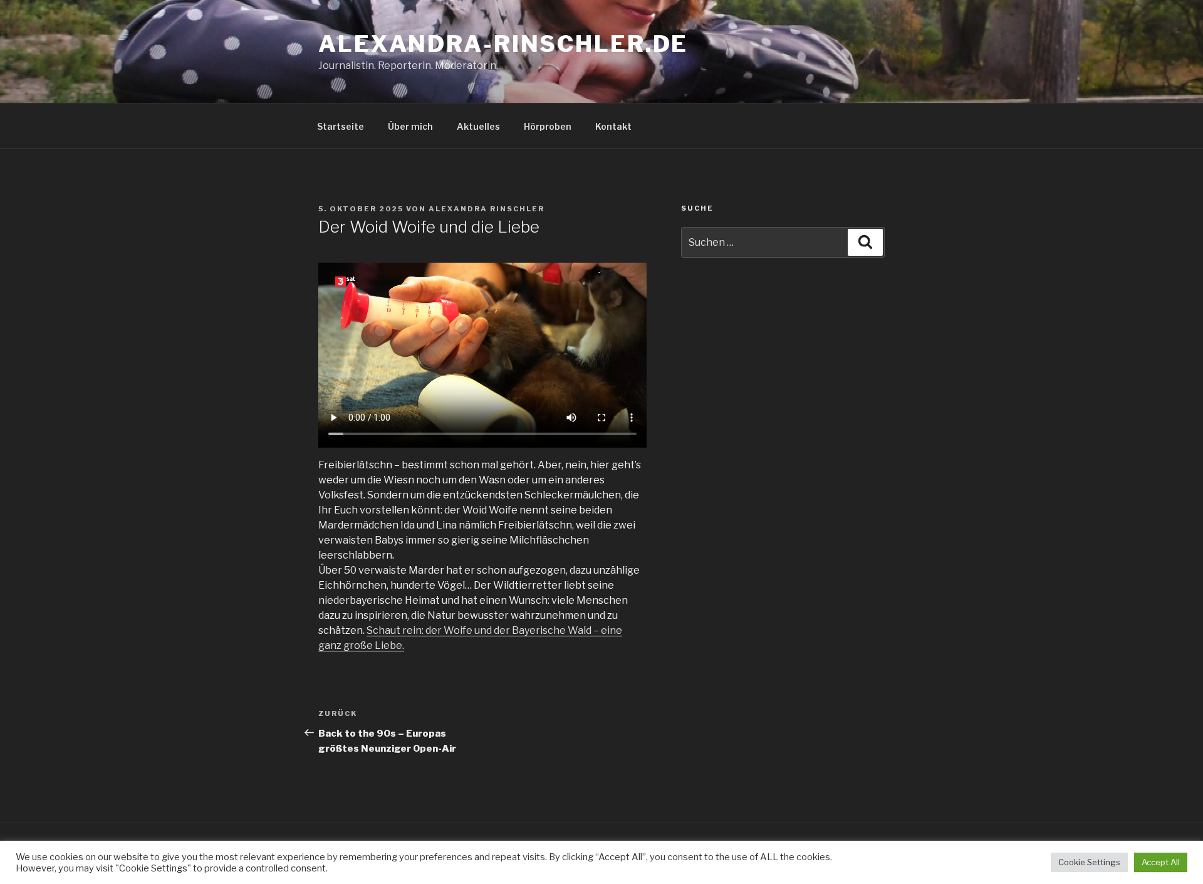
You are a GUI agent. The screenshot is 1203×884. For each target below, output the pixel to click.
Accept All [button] (1161, 862)
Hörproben (547, 126)
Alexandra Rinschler (486, 208)
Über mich (410, 126)
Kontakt (613, 126)
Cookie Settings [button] (1089, 862)
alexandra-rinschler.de (503, 44)
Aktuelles (478, 126)
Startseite (340, 126)
